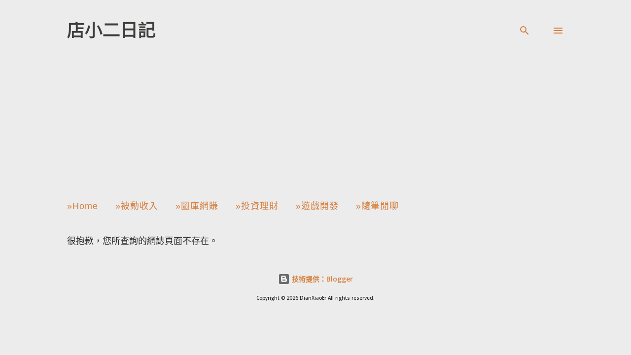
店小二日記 (111, 30)
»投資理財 (257, 206)
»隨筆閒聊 (377, 206)
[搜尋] (524, 30)
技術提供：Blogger (321, 279)
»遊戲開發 (317, 206)
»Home (82, 206)
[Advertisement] (315, 120)
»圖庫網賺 (196, 206)
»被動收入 (136, 206)
